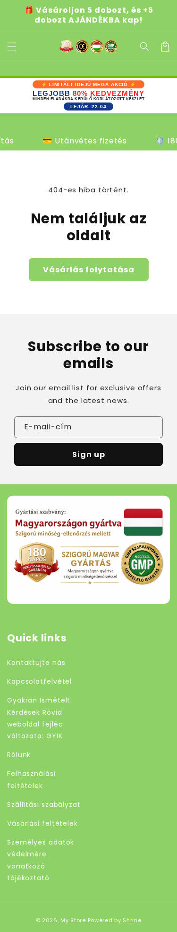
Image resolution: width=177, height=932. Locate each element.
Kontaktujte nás (36, 662)
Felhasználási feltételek (31, 779)
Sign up (88, 454)
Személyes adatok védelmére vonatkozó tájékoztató (40, 860)
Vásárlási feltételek (42, 823)
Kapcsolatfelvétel (39, 681)
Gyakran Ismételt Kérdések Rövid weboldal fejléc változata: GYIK (38, 718)
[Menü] (11, 46)
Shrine (132, 920)
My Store (73, 920)
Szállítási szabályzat (44, 804)
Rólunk (19, 754)
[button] (144, 46)
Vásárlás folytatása (89, 269)
